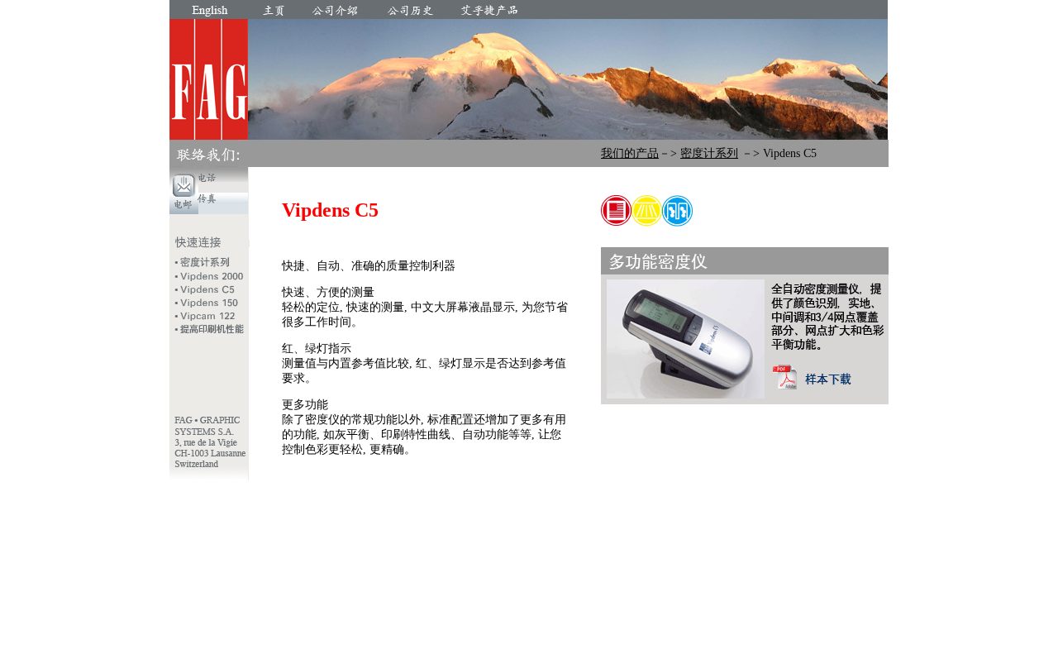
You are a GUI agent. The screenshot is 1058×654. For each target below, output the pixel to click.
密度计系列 (709, 153)
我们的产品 (630, 153)
